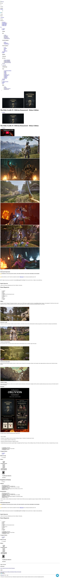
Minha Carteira (4, 24)
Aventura (5, 48)
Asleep (5, 71)
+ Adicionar (2, 17)
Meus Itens (3, 22)
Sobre (5, 86)
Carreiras (5, 87)
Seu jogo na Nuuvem (7, 88)
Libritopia (5, 76)
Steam (5, 42)
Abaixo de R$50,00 (7, 60)
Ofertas (5, 35)
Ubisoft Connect (6, 43)
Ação (5, 47)
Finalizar (1, 9)
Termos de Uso (5, 571)
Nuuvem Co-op (6, 89)
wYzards (5, 78)
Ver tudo (3, 51)
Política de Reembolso (11, 571)
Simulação (5, 50)
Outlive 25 (5, 77)
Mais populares (6, 37)
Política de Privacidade (17, 571)
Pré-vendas (5, 36)
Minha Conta (4, 25)
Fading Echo (6, 75)
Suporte (1, 571)
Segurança (13, 568)
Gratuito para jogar (7, 38)
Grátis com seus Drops (7, 62)
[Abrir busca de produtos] (0, 4)
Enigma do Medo (6, 74)
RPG (5, 49)
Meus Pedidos (4, 23)
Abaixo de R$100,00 (7, 61)
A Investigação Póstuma (7, 70)
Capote (5, 73)
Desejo (2, 500)
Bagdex (5, 72)
